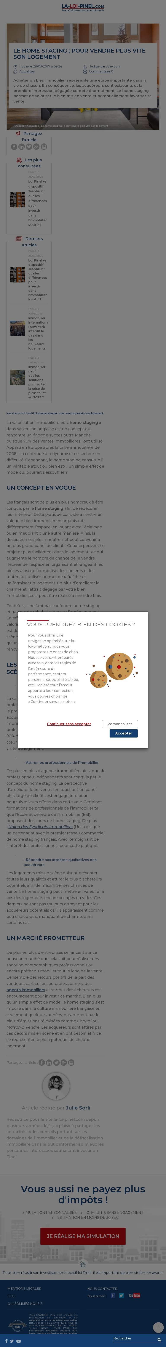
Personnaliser (120, 724)
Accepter (123, 733)
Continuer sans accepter (69, 724)
